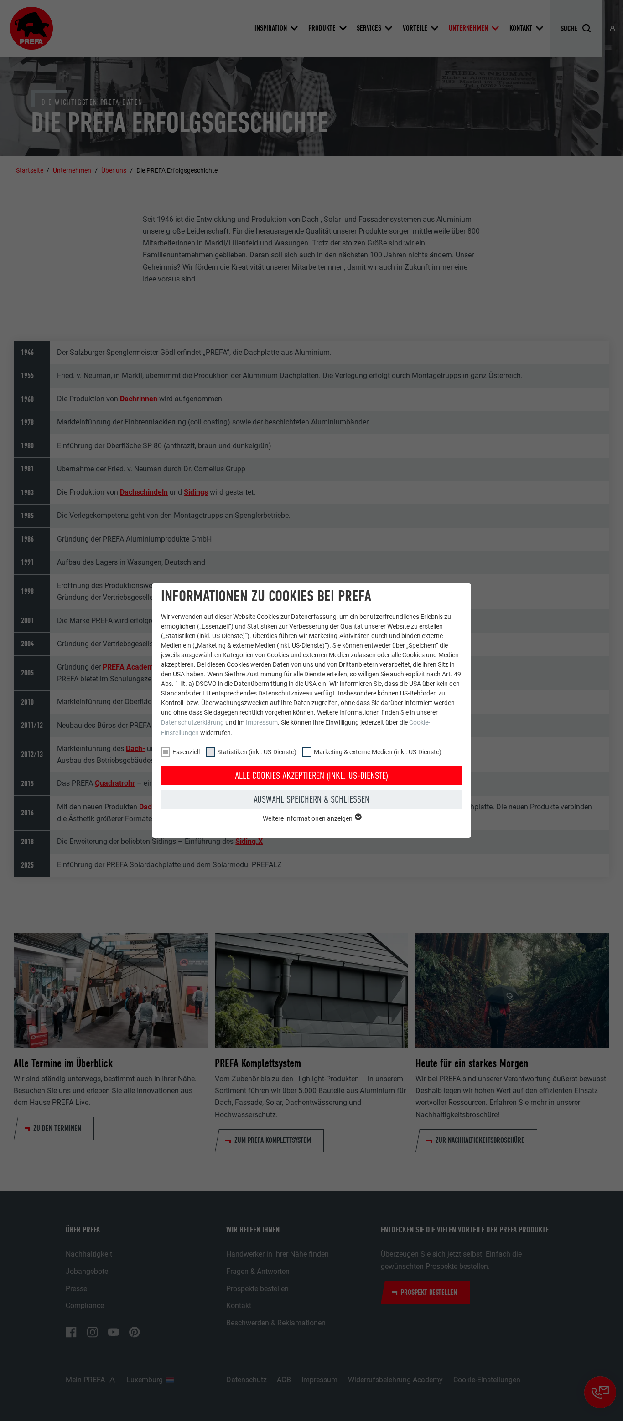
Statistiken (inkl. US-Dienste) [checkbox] (256, 752)
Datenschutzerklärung (192, 722)
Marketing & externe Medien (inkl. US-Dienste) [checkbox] (377, 752)
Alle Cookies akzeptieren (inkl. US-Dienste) (311, 776)
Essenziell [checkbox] (186, 752)
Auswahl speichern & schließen (311, 799)
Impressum (262, 722)
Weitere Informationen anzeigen (308, 818)
